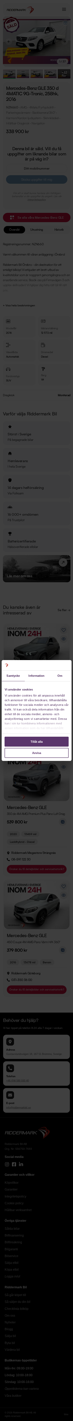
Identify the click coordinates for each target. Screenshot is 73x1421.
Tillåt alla (37, 741)
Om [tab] (59, 675)
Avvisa (36, 753)
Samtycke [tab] (13, 675)
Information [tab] (36, 675)
